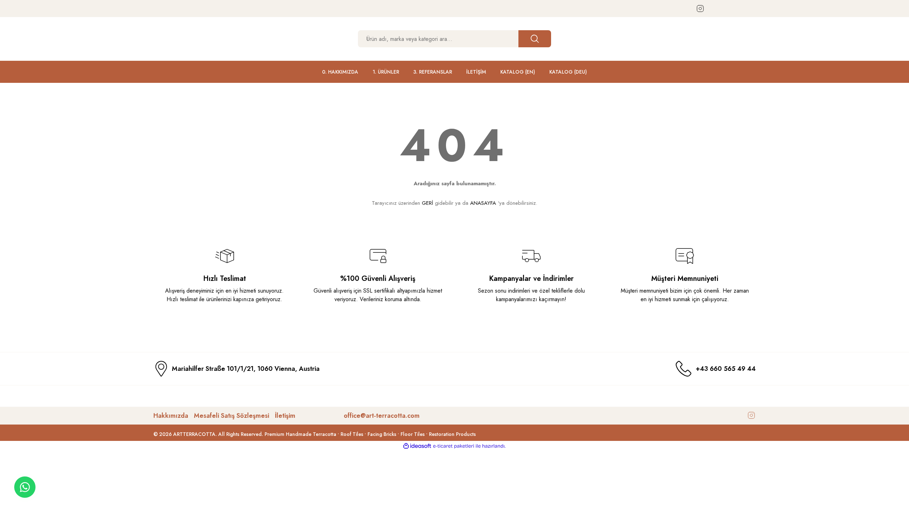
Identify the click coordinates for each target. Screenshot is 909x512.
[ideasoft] (417, 446)
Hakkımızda (170, 415)
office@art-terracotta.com (382, 415)
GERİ (427, 203)
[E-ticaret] (453, 446)
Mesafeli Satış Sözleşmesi (231, 415)
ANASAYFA (483, 203)
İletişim (285, 415)
